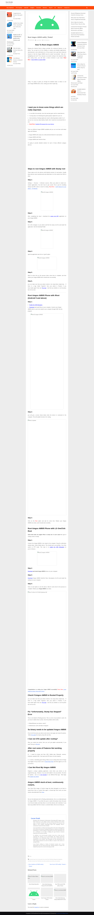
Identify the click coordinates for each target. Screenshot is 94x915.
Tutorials (38, 7)
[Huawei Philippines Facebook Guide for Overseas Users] (73, 44)
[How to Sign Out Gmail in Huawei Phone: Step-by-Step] (73, 65)
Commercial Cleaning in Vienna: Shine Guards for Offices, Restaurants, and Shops (79, 28)
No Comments (46, 40)
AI (55, 7)
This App (44, 288)
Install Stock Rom (49, 761)
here (43, 792)
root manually (43, 774)
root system (57, 861)
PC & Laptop (19, 7)
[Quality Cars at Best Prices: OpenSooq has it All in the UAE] (9, 24)
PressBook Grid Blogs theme (62, 913)
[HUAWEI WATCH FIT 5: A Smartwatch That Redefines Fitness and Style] (73, 90)
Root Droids (9, 2)
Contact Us (66, 7)
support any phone (34, 776)
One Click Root (38, 861)
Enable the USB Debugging (35, 305)
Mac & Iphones (10, 7)
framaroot (31, 859)
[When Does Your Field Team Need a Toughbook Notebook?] (73, 53)
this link (38, 744)
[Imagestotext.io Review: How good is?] (9, 14)
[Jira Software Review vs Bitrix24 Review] (9, 59)
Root (30, 856)
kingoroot (56, 859)
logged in (36, 907)
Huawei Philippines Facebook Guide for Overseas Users (82, 44)
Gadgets (32, 7)
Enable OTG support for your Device (45, 124)
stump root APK (54, 216)
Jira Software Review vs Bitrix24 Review (18, 59)
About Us (60, 7)
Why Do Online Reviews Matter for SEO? (18, 50)
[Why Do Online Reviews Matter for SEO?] (9, 49)
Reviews (45, 7)
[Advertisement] (47, 71)
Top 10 (50, 7)
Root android (46, 861)
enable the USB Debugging (57, 547)
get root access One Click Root (47, 859)
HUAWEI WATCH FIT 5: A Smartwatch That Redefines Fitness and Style (77, 34)
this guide (33, 735)
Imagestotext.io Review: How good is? (17, 14)
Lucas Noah (38, 40)
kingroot (60, 859)
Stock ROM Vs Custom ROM (38, 59)
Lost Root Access (31, 861)
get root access (37, 859)
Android (26, 7)
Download (31, 307)
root (43, 861)
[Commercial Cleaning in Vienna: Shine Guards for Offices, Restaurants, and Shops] (73, 77)
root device (52, 861)
